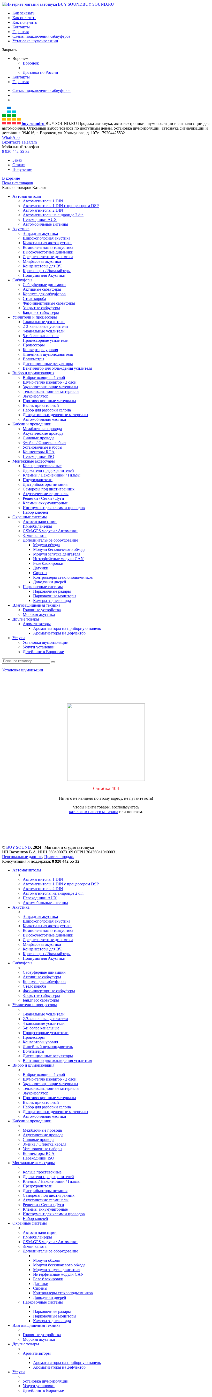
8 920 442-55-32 (15, 151)
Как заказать (23, 13)
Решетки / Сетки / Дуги (43, 498)
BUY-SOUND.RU (98, 4)
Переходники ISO (38, 456)
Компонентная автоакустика (48, 247)
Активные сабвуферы (42, 289)
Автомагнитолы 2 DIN (43, 210)
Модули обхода (46, 545)
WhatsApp (11, 137)
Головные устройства (42, 610)
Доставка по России (40, 72)
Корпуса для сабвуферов (44, 294)
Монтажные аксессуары (33, 461)
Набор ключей (35, 512)
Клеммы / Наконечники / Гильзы (51, 475)
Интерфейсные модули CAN (58, 559)
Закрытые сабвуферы (41, 308)
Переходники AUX (40, 219)
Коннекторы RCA (39, 452)
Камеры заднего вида (52, 600)
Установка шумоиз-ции (22, 670)
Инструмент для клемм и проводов (54, 507)
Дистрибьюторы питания (45, 484)
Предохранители (37, 480)
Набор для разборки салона (47, 410)
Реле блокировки (48, 563)
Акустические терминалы (46, 493)
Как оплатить (24, 17)
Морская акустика (39, 614)
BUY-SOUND (18, 847)
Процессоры (34, 345)
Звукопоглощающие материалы (50, 387)
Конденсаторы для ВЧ (42, 266)
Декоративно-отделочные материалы (55, 414)
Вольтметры (33, 359)
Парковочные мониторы (54, 596)
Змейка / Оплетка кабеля (44, 442)
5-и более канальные (41, 336)
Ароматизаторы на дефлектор (59, 633)
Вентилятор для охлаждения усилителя (57, 368)
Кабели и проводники (31, 424)
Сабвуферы (22, 280)
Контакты (21, 27)
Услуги (18, 638)
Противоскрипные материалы (49, 401)
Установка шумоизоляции (35, 41)
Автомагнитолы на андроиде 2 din (53, 215)
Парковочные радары (52, 591)
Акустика (20, 229)
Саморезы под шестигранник (48, 489)
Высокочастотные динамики (48, 252)
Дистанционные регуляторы (48, 363)
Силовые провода (38, 438)
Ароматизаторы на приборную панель (67, 628)
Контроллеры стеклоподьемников (63, 577)
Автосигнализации (40, 521)
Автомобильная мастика (44, 419)
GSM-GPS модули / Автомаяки (50, 531)
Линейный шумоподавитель (48, 354)
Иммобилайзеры (37, 526)
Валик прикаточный (41, 405)
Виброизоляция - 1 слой (44, 377)
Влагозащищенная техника (36, 605)
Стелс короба (34, 298)
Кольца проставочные (42, 466)
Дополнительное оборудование (50, 540)
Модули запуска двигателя (56, 554)
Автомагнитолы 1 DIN (43, 201)
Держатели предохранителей (48, 470)
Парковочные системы (43, 586)
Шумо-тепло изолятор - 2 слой (50, 382)
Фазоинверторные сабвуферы (49, 303)
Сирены (40, 572)
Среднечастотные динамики (48, 257)
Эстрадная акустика (40, 233)
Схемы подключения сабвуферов (41, 36)
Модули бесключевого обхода (59, 549)
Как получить (24, 22)
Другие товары (25, 619)
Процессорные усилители (46, 340)
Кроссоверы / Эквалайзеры (47, 270)
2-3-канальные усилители (45, 326)
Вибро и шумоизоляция (33, 373)
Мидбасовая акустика (42, 261)
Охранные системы (29, 517)
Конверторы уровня (40, 349)
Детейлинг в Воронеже (43, 651)
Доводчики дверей (49, 582)
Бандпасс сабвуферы (41, 312)
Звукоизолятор (35, 396)
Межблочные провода (42, 428)
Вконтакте (11, 142)
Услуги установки (39, 647)
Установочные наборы (42, 447)
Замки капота (35, 535)
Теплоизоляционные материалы (51, 391)
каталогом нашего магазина (93, 811)
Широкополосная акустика (46, 238)
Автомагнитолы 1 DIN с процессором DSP (61, 205)
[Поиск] (53, 662)
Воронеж (31, 63)
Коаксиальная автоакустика (47, 243)
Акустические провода (43, 433)
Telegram (29, 142)
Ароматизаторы (37, 624)
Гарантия (20, 31)
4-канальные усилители (44, 331)
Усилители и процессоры (34, 317)
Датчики (40, 568)
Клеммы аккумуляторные (45, 503)
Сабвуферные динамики (44, 284)
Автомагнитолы (26, 196)
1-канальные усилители (44, 322)
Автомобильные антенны (45, 224)
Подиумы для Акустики (44, 275)
